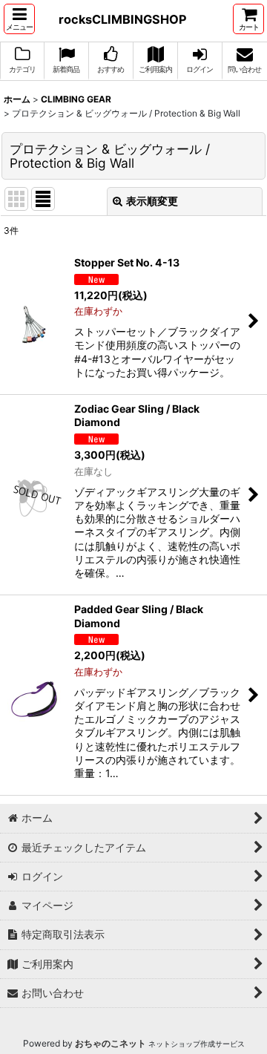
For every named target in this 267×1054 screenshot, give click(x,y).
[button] (19, 19)
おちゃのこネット (110, 1043)
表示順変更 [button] (152, 200)
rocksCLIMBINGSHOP (123, 19)
